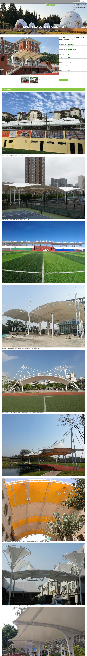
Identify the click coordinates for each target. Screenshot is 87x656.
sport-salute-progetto (48, 30)
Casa (35, 30)
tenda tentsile (20, 85)
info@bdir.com (83, 4)
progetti (40, 30)
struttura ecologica (13, 85)
